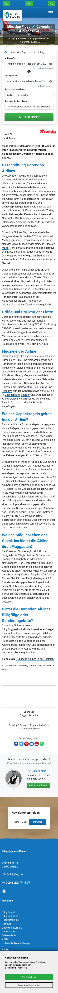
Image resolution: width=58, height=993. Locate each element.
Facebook (16, 744)
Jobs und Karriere (12, 927)
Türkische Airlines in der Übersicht (35, 658)
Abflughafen (10, 58)
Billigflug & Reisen (18, 38)
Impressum (8, 931)
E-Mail (36, 744)
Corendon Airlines (31, 42)
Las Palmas (40, 387)
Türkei (49, 210)
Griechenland (12, 394)
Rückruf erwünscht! (38, 785)
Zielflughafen (11, 75)
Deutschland (38, 289)
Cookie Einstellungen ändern (29, 985)
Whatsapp (42, 744)
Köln (4, 375)
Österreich (16, 402)
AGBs (5, 939)
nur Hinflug (38, 52)
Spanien (25, 394)
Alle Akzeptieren (29, 977)
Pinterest (26, 744)
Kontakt (6, 923)
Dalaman (29, 383)
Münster (27, 371)
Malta (5, 247)
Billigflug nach (10, 916)
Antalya (40, 383)
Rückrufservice (10, 919)
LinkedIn (31, 744)
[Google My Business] (4, 891)
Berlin (47, 371)
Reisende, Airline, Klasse (16, 101)
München (16, 371)
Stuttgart (38, 371)
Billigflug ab (8, 912)
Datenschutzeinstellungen (16, 943)
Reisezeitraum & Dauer (15, 89)
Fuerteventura (25, 387)
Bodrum (18, 383)
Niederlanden (14, 277)
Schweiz (37, 402)
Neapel (6, 263)
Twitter (21, 744)
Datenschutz (9, 935)
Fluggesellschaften (39, 38)
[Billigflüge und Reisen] (12, 15)
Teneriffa (7, 390)
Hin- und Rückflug (17, 52)
